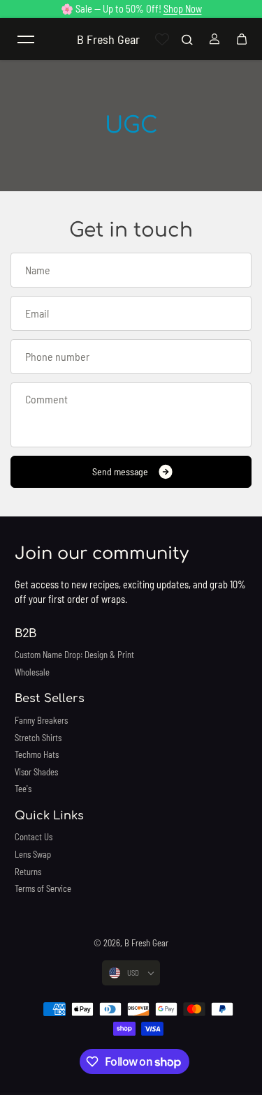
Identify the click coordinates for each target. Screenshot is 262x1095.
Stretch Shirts (38, 737)
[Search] (187, 39)
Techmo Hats (37, 754)
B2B (25, 633)
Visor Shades (36, 771)
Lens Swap (33, 854)
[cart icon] (242, 39)
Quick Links (49, 816)
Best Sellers (50, 698)
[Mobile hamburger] (25, 39)
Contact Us (33, 836)
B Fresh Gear (146, 942)
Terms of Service (43, 888)
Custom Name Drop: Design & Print (74, 654)
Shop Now (182, 9)
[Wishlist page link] (162, 39)
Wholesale (32, 672)
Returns (28, 871)
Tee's (23, 788)
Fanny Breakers (41, 720)
